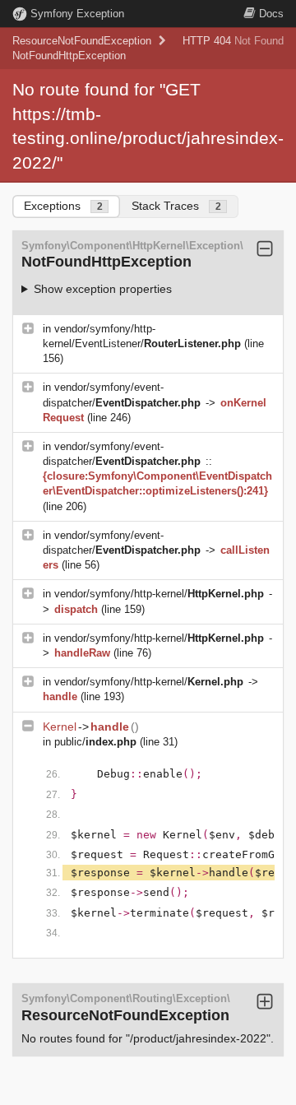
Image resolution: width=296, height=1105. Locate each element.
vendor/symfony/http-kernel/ (159, 593)
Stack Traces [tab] (176, 205)
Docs (271, 13)
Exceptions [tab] (63, 205)
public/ (95, 742)
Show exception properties (103, 288)
